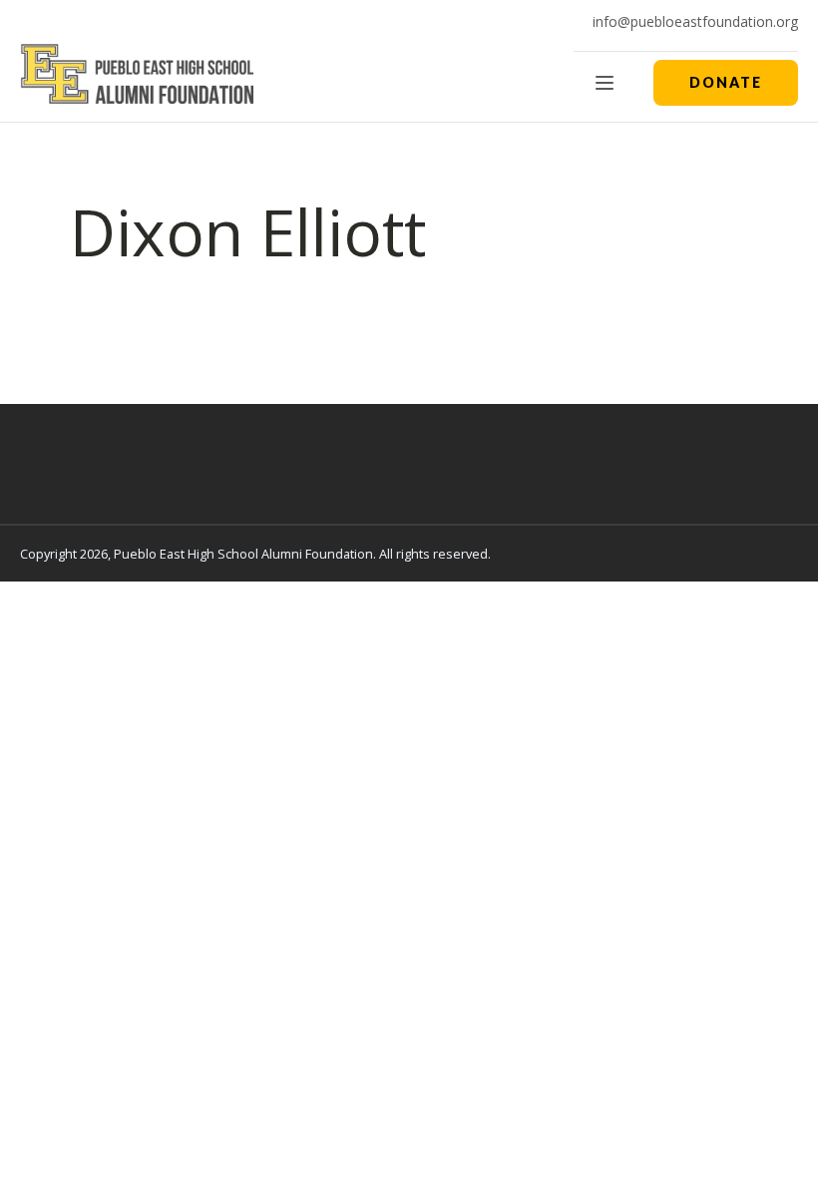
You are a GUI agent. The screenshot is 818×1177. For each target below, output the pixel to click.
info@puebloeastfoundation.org (695, 21)
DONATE (725, 82)
